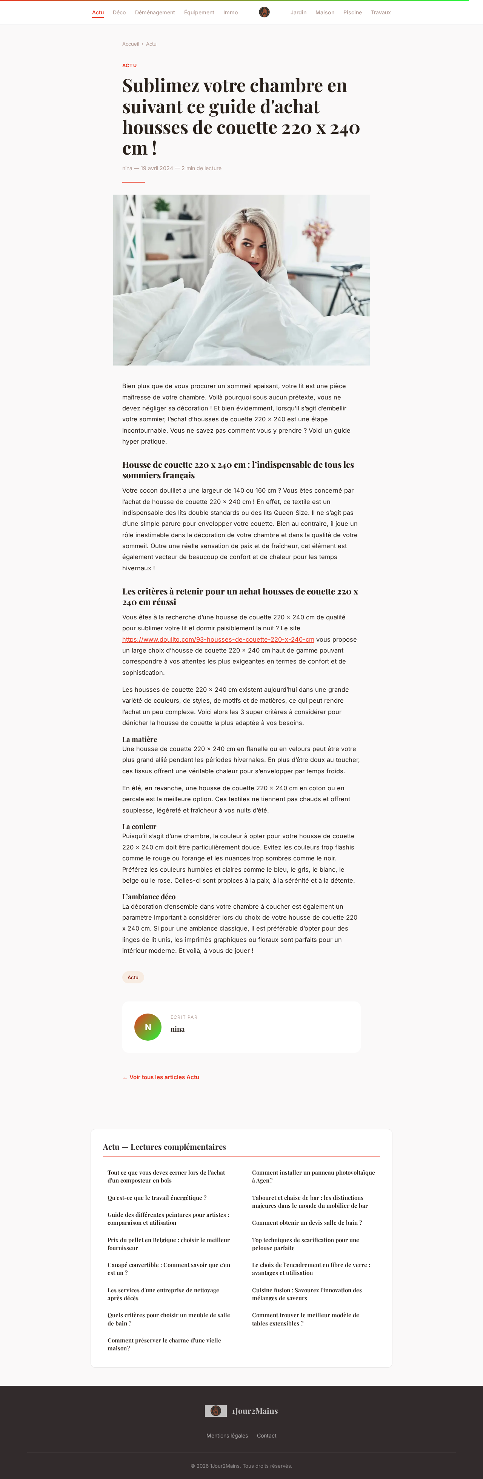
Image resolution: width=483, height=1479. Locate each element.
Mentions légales (227, 1435)
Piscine (352, 12)
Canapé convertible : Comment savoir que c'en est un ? (169, 1268)
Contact (267, 1435)
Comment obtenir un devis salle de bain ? (307, 1222)
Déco (119, 12)
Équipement (199, 12)
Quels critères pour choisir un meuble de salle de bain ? (169, 1319)
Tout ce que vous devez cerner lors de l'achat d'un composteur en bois (166, 1176)
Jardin (298, 12)
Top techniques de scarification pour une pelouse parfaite (305, 1244)
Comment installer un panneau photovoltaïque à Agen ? (313, 1176)
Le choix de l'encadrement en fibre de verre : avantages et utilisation (311, 1268)
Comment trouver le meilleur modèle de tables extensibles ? (305, 1319)
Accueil (130, 44)
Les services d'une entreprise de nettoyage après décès (163, 1294)
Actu (98, 12)
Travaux (381, 12)
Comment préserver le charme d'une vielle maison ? (164, 1344)
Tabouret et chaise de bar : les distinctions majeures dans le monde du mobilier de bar (310, 1201)
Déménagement (155, 12)
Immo (230, 12)
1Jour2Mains (255, 1410)
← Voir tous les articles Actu (160, 1077)
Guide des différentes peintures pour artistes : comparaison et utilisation (168, 1218)
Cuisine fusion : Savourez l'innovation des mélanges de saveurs (307, 1294)
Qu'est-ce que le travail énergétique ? (157, 1197)
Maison (324, 12)
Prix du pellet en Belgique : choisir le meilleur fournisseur (169, 1244)
